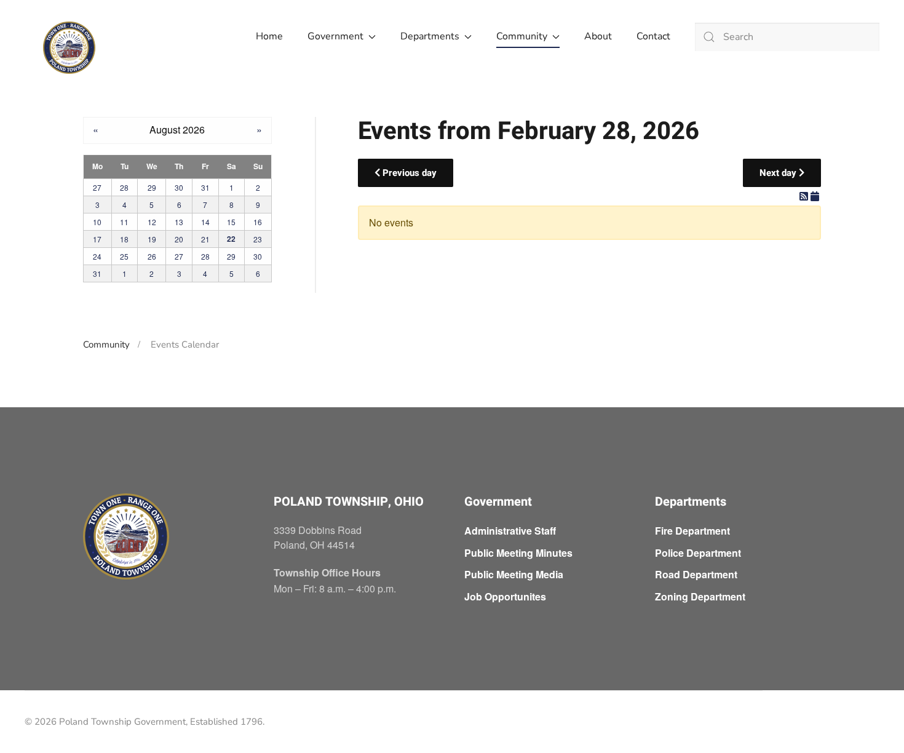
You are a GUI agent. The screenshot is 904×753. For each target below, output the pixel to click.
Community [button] (521, 36)
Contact (653, 36)
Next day (779, 173)
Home (269, 36)
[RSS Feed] (805, 196)
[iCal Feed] (815, 196)
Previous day (408, 173)
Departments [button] (429, 36)
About (598, 36)
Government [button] (335, 36)
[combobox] (787, 37)
